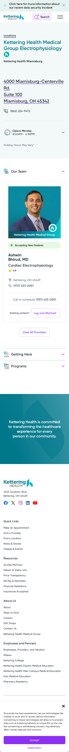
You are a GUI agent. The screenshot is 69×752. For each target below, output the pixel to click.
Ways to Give (11, 612)
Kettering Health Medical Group (21, 633)
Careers (8, 617)
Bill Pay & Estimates (14, 580)
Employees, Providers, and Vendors (24, 649)
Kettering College (13, 660)
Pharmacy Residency (15, 681)
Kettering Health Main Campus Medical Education (32, 671)
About (7, 607)
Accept (34, 740)
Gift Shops (9, 623)
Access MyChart (12, 564)
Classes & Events (13, 548)
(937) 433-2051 (23, 285)
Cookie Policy (34, 747)
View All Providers (34, 332)
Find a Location (12, 538)
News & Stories (12, 543)
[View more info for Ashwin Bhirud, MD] (34, 212)
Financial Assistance (14, 586)
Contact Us (9, 628)
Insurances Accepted (15, 591)
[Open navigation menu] (60, 17)
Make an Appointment (16, 527)
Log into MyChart (45, 313)
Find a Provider (12, 533)
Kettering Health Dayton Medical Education (28, 665)
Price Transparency (14, 575)
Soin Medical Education (17, 676)
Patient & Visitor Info (15, 570)
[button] (63, 706)
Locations (10, 35)
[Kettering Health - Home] (13, 17)
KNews (7, 655)
